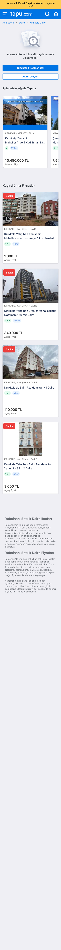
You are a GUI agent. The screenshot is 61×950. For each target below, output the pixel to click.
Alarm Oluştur (30, 76)
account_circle (56, 14)
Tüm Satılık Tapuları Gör (30, 67)
